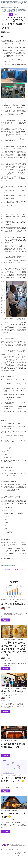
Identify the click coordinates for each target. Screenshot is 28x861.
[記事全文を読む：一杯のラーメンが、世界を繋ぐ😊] (14, 802)
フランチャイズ (10, 599)
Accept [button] (11, 14)
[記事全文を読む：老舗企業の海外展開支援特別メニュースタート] (14, 732)
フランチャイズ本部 (20, 569)
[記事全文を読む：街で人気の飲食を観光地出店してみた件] (14, 680)
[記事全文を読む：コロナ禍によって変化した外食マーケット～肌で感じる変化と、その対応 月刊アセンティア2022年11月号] (14, 631)
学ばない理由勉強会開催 (13, 604)
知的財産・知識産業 (12, 741)
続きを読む (5, 620)
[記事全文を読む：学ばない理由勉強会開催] (14, 591)
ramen (11, 688)
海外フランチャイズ (10, 569)
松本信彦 (8, 32)
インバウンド (22, 688)
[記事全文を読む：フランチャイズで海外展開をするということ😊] (14, 767)
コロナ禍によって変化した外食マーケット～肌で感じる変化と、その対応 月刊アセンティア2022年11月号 (14, 648)
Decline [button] (16, 14)
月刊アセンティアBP (9, 601)
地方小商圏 (16, 688)
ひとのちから (18, 599)
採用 (16, 601)
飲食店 (11, 639)
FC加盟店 (3, 599)
